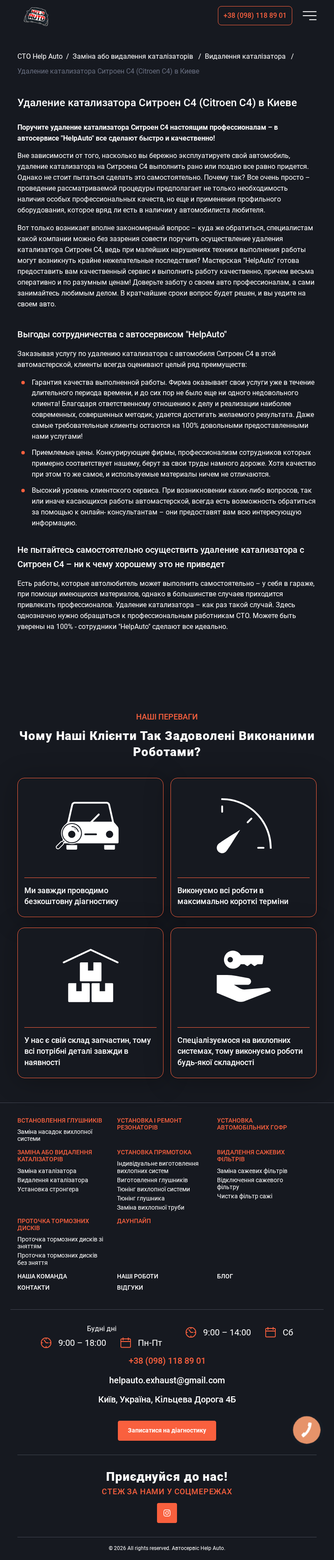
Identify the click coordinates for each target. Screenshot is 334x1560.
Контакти (33, 1287)
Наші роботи (137, 1276)
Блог (225, 1276)
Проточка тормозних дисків (53, 1224)
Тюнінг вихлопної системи (153, 1189)
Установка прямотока (154, 1152)
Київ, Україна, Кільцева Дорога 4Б (167, 1399)
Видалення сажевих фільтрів (251, 1156)
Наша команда (42, 1276)
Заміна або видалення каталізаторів (133, 56)
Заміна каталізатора (47, 1170)
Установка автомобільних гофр (252, 1124)
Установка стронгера (48, 1189)
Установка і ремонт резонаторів (149, 1124)
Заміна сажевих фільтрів (252, 1170)
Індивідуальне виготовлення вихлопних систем (158, 1167)
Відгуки (130, 1287)
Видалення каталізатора (245, 56)
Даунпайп (134, 1220)
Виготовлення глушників (152, 1180)
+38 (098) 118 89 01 (255, 15)
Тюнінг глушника (141, 1198)
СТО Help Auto (40, 56)
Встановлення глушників (59, 1120)
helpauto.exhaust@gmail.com (167, 1380)
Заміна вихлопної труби (150, 1207)
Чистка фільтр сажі (244, 1196)
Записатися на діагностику (167, 1430)
